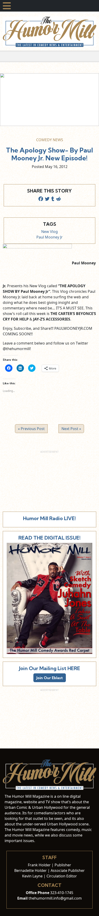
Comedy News (49, 139)
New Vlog (49, 231)
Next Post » (71, 428)
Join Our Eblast (49, 677)
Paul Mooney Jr (49, 237)
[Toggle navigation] (7, 5)
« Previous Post (31, 428)
